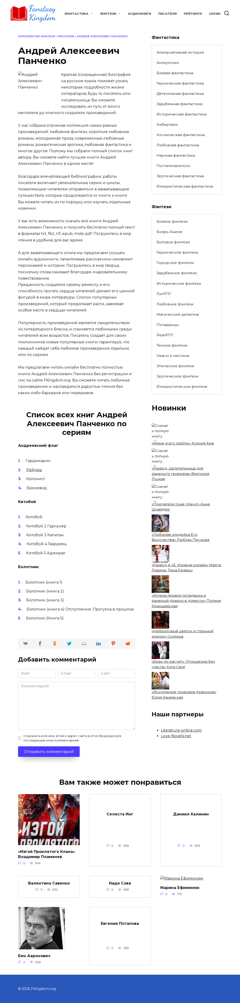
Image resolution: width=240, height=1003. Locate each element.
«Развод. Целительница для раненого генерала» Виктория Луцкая (180, 473)
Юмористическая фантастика (185, 186)
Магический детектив (178, 314)
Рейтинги (193, 13)
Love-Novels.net (176, 736)
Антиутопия (168, 62)
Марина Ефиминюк (179, 887)
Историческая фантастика (181, 114)
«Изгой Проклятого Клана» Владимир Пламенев (46, 854)
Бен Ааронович (34, 955)
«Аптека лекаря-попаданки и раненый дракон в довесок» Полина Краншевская (186, 600)
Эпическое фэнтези (175, 366)
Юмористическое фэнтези (182, 386)
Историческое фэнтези (179, 283)
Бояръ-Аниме (169, 231)
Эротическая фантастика (180, 176)
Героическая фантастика (180, 83)
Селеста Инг (120, 814)
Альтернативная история (180, 52)
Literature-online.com (181, 730)
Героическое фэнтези (177, 252)
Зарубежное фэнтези (177, 273)
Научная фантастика (176, 155)
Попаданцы (168, 324)
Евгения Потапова (120, 923)
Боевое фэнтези (172, 221)
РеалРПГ (165, 335)
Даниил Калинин (191, 814)
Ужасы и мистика (173, 355)
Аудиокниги (139, 13)
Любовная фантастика (178, 145)
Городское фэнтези (175, 262)
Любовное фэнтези (175, 304)
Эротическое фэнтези (178, 376)
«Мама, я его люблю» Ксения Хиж (183, 443)
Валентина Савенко (49, 883)
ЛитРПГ (164, 294)
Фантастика (76, 13)
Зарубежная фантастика (179, 104)
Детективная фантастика (180, 93)
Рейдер (34, 470)
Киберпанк (167, 124)
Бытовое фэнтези (173, 242)
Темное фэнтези (172, 345)
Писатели (167, 13)
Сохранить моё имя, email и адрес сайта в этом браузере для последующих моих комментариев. (72, 738)
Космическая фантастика (181, 135)
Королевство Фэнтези (36, 36)
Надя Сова (120, 883)
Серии (214, 13)
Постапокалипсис (174, 165)
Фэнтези (108, 13)
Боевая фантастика (175, 73)
